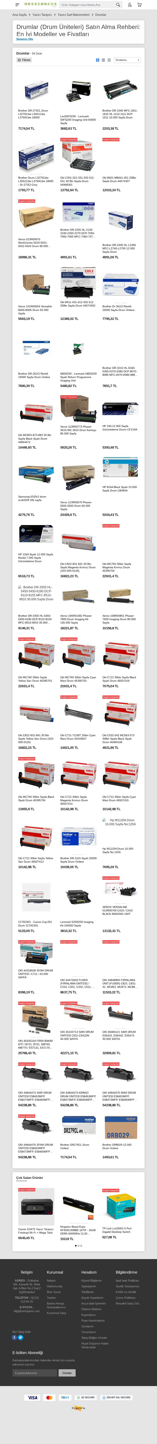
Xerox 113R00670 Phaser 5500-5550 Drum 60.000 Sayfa (76, 506)
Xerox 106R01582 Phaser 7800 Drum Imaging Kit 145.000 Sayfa (76, 619)
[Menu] (17, 5)
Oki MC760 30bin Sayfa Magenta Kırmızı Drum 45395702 (116, 567)
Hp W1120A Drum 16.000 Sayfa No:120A (117, 850)
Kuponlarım (88, 1314)
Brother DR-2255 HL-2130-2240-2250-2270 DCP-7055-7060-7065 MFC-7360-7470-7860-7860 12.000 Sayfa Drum (77, 233)
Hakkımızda (54, 1286)
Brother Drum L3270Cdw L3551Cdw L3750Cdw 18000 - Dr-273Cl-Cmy (35, 181)
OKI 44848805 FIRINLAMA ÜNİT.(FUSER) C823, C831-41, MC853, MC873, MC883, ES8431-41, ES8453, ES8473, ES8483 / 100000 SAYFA (119, 983)
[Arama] (118, 5)
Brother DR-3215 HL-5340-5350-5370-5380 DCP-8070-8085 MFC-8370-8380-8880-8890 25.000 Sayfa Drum (119, 371)
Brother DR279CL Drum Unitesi (74, 1146)
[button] (76, 1246)
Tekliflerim (87, 1292)
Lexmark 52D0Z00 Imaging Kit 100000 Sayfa (76, 923)
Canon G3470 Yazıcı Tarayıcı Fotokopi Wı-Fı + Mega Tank (36, 1231)
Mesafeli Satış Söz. (128, 1303)
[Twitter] (20, 1337)
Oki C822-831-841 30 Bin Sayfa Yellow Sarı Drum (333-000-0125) (36, 739)
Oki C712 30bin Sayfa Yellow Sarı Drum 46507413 (35, 860)
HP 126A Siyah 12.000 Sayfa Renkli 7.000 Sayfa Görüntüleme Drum (35, 558)
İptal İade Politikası (127, 1280)
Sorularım (87, 1326)
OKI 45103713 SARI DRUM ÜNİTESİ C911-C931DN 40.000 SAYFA (77, 1035)
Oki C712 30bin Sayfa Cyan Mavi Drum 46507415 (119, 798)
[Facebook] (14, 1337)
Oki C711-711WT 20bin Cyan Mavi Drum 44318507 (78, 737)
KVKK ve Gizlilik (126, 1292)
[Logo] (39, 5)
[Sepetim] (140, 5)
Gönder (67, 1373)
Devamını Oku (24, 39)
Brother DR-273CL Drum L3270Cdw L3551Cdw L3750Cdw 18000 (33, 114)
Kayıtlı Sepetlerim (92, 1297)
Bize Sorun (54, 1292)
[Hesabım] (130, 5)
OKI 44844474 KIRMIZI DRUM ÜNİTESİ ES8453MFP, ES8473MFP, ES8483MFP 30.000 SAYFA (78, 1096)
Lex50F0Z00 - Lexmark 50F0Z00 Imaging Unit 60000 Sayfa (78, 120)
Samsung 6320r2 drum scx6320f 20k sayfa (32, 498)
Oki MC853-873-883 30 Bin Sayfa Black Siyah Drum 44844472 (34, 438)
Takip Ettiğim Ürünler (94, 1337)
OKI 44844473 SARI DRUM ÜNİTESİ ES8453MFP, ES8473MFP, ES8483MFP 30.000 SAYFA (35, 1096)
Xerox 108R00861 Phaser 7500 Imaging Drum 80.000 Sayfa (119, 619)
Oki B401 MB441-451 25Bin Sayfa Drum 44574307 (119, 179)
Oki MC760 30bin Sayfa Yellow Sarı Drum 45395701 (35, 679)
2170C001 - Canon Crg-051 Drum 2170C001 (35, 923)
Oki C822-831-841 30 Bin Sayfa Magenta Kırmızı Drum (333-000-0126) (78, 567)
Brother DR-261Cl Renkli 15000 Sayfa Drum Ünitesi (34, 375)
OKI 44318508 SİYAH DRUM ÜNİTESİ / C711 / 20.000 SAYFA (35, 974)
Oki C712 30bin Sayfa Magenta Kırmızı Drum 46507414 (74, 800)
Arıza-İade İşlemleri (93, 1303)
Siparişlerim (88, 1286)
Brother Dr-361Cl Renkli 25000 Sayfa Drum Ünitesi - (119, 308)
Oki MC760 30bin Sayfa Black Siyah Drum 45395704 (36, 798)
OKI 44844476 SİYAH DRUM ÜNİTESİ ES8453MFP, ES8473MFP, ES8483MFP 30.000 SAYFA (35, 1148)
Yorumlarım (88, 1332)
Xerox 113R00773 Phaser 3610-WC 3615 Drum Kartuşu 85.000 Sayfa (78, 430)
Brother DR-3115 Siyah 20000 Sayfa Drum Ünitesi (78, 860)
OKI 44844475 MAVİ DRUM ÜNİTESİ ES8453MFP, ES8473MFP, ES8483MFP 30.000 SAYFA (119, 1096)
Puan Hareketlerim (93, 1320)
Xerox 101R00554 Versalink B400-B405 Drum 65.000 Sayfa (35, 310)
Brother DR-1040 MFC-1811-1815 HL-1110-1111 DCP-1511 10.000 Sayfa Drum (120, 114)
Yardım (51, 1297)
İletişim (51, 1280)
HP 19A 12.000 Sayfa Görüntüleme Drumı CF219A (119, 428)
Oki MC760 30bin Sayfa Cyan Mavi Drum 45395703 (78, 679)
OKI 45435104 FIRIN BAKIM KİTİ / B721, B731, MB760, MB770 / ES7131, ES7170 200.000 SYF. (35, 1044)
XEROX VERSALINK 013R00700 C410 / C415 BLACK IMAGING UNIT (117, 910)
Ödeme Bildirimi (91, 1309)
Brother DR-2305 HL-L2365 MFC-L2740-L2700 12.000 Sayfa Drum (119, 248)
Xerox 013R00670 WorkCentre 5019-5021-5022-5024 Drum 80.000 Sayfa (33, 243)
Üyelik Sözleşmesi (127, 1286)
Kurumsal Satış (56, 1313)
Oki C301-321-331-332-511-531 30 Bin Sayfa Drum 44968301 (77, 181)
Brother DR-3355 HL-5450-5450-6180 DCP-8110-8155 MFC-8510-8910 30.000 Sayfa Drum (35, 619)
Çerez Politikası (126, 1297)
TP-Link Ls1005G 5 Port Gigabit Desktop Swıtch (117, 1230)
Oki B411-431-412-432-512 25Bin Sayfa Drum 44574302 (77, 304)
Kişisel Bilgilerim (91, 1280)
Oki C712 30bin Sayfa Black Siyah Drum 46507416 (119, 679)
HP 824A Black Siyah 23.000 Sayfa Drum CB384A (119, 489)
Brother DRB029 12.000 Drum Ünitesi (117, 1146)
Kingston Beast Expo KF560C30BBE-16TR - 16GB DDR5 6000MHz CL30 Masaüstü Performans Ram (78, 1230)
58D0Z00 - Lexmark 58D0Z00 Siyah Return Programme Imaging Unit (78, 377)
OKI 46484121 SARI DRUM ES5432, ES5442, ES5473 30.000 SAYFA (119, 1035)
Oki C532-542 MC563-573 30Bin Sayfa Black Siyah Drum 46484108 (118, 739)
